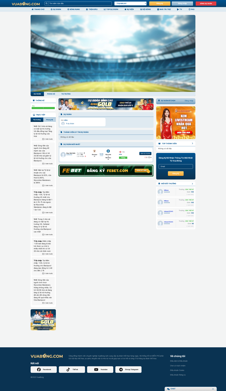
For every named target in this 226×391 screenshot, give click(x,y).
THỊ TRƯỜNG (66, 94)
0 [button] (146, 157)
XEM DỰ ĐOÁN (145, 153)
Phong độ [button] (49, 120)
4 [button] (150, 157)
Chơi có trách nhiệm (177, 366)
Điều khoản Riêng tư (177, 375)
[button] (82, 122)
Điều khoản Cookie (177, 370)
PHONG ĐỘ (51, 94)
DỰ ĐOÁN (37, 94)
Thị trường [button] (37, 120)
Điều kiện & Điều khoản (179, 361)
